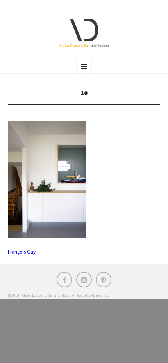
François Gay (22, 251)
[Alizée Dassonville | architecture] (84, 33)
